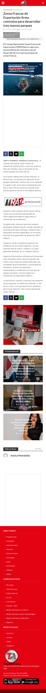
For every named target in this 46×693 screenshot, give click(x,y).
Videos (8, 574)
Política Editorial (11, 593)
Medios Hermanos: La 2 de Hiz (17, 610)
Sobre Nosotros (12, 589)
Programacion (11, 537)
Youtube (9, 637)
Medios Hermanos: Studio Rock (17, 618)
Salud (8, 562)
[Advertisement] (23, 121)
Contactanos (10, 602)
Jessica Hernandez (25, 29)
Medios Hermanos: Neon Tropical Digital (20, 614)
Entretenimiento (12, 553)
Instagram (10, 646)
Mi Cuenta (10, 585)
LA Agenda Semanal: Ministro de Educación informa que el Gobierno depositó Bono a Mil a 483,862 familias (23, 396)
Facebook (9, 633)
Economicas (17, 10)
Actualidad (7, 10)
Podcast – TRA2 (11, 606)
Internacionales (11, 545)
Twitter (8, 641)
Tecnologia (10, 558)
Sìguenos (9, 622)
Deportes (9, 549)
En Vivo (8, 597)
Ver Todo (38, 449)
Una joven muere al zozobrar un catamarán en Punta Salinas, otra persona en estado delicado (23, 425)
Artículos (9, 570)
